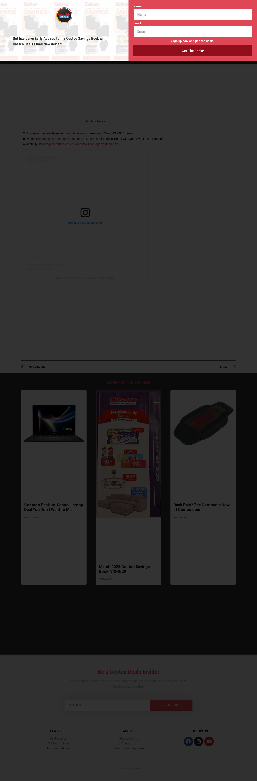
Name (137, 6)
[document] (128, 390)
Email (137, 23)
